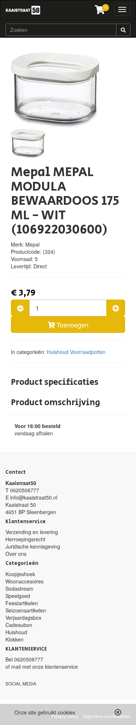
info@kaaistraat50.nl (33, 497)
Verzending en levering (31, 531)
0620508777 (24, 490)
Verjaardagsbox (23, 617)
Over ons (15, 553)
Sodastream (19, 588)
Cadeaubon (18, 624)
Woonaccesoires (24, 581)
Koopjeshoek (20, 574)
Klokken (14, 639)
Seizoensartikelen (25, 610)
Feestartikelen (21, 603)
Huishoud (58, 351)
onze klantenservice (55, 666)
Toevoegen (71, 324)
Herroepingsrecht (25, 539)
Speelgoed (17, 595)
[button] (118, 712)
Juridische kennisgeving (32, 546)
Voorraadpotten (88, 351)
